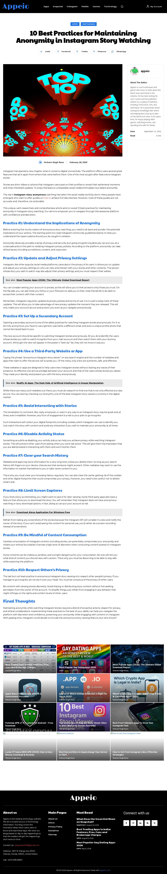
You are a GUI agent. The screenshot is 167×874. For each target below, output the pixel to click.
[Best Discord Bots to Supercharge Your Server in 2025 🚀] (83, 748)
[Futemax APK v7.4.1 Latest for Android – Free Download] (29, 719)
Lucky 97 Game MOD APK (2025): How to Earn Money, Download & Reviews (28, 753)
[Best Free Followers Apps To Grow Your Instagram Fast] (137, 720)
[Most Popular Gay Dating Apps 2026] (83, 661)
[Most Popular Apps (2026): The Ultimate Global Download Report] (137, 661)
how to (47, 198)
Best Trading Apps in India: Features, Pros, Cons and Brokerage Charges (27, 666)
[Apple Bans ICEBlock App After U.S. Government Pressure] (29, 690)
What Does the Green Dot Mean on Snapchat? (96, 820)
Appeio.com (105, 870)
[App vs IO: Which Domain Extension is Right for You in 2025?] (83, 690)
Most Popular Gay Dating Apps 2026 (77, 667)
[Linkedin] (140, 823)
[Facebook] (126, 823)
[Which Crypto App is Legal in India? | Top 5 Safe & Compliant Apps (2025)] (137, 690)
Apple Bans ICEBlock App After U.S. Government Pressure (23, 695)
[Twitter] (154, 823)
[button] (122, 6)
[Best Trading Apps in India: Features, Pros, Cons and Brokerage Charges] (29, 661)
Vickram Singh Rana (54, 162)
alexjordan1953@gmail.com (27, 845)
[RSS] (147, 823)
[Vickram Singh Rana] (40, 162)
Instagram (89, 24)
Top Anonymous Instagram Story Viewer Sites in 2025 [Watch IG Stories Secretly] (83, 724)
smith (61, 671)
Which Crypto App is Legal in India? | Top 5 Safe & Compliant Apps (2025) (137, 695)
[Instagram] (133, 823)
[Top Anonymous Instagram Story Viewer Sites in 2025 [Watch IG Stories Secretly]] (83, 719)
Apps (75, 24)
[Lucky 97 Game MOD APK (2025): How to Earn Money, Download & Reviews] (29, 748)
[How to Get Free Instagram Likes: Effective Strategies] (137, 748)
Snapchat (81, 825)
